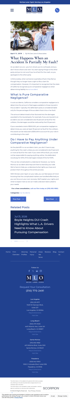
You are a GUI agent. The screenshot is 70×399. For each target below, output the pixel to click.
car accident (33, 89)
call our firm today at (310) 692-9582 (44, 188)
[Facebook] (29, 271)
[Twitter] (33, 271)
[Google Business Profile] (37, 271)
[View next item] (27, 241)
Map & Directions (35, 313)
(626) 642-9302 (35, 361)
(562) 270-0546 (35, 324)
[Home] (34, 10)
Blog (54, 252)
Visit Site (35, 315)
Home (8, 252)
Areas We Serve (40, 254)
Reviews (48, 252)
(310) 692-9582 (35, 343)
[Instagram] (41, 271)
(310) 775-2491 (35, 290)
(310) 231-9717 (35, 302)
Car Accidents (25, 193)
